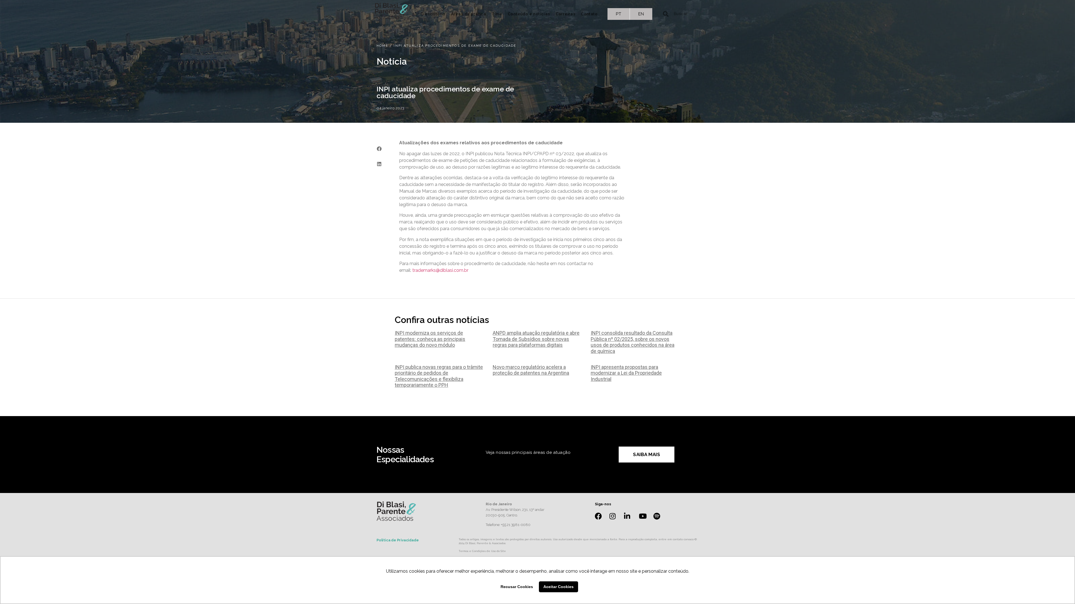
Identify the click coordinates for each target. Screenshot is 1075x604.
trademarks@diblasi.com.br (440, 270)
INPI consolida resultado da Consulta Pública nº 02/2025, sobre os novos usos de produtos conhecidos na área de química (632, 342)
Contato (589, 13)
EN (641, 13)
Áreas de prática (468, 13)
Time (497, 13)
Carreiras (566, 13)
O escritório (432, 13)
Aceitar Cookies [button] (558, 586)
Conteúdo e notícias (529, 13)
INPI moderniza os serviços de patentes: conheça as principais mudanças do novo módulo (430, 339)
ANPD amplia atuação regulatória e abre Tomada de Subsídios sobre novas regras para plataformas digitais (536, 339)
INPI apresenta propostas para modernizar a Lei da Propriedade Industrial (626, 373)
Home (382, 46)
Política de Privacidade (398, 540)
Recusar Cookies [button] (517, 586)
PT (618, 13)
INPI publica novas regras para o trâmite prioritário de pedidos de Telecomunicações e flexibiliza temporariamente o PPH (439, 376)
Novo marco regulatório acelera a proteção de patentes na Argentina (531, 370)
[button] (379, 148)
